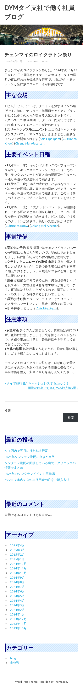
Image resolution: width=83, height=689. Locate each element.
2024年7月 (17, 586)
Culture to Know (17, 225)
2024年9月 (17, 577)
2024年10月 (18, 573)
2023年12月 (18, 619)
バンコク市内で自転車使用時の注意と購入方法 (37, 480)
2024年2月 (17, 609)
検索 (8, 410)
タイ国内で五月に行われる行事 (26, 450)
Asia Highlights (50, 138)
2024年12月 (18, 563)
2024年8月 (17, 582)
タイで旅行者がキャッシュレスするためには (38, 383)
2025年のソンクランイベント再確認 (30, 473)
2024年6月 (17, 591)
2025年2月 (17, 554)
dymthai (32, 61)
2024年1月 (17, 614)
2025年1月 (17, 559)
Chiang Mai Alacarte (28, 143)
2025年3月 (17, 550)
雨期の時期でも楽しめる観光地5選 (52, 388)
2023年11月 (18, 623)
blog (45, 61)
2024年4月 (17, 600)
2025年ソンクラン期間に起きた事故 (30, 457)
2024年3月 (17, 605)
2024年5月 (17, 596)
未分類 (14, 662)
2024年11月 (18, 568)
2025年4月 (17, 545)
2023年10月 (18, 628)
